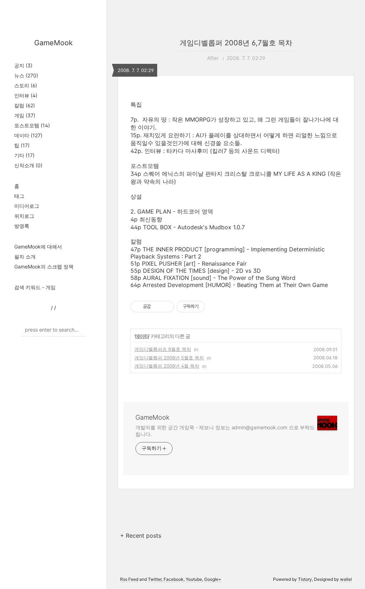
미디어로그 (26, 206)
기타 (24, 155)
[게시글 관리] (166, 306)
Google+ (212, 579)
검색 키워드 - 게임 (35, 287)
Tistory (305, 579)
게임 (24, 115)
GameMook (53, 43)
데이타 (28, 135)
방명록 (21, 226)
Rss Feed (129, 579)
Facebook (174, 579)
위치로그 (24, 216)
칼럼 (24, 105)
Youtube (194, 579)
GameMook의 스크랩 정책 (43, 266)
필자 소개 (25, 256)
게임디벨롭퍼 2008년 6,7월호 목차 (236, 43)
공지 (23, 65)
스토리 (25, 85)
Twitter (154, 579)
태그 (19, 196)
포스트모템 (32, 125)
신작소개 (28, 165)
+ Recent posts (140, 535)
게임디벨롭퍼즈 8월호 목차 (162, 349)
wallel (346, 579)
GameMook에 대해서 (38, 247)
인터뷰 (25, 95)
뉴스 (26, 75)
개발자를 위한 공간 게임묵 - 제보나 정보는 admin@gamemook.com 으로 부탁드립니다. (225, 430)
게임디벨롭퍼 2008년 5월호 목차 (169, 357)
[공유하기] (157, 306)
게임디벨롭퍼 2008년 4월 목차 (166, 366)
